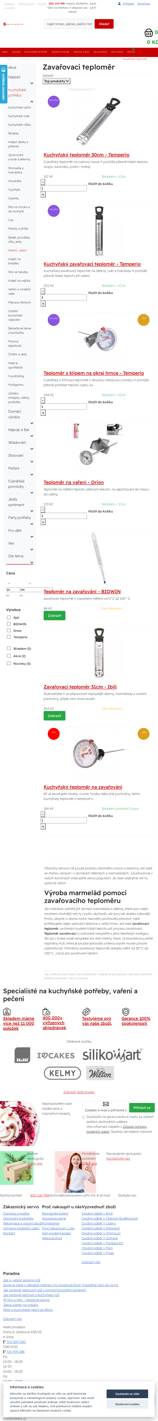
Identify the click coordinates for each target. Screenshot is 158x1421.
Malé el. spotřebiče (15, 365)
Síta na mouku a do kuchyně (19, 209)
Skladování (100, 52)
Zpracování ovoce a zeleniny (19, 157)
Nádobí (16, 52)
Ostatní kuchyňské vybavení (15, 315)
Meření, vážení (17, 250)
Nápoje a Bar (81, 52)
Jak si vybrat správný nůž (21, 1280)
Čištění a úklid (17, 354)
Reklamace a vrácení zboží (22, 1223)
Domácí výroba (60, 52)
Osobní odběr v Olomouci (101, 1233)
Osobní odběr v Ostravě (100, 1238)
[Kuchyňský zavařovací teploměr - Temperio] (98, 230)
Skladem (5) (22, 649)
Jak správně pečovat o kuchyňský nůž (31, 1295)
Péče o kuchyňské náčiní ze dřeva (28, 1310)
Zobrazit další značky (79, 1092)
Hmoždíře (14, 181)
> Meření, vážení (75, 58)
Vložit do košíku (100, 184)
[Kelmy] (62, 1073)
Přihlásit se (142, 1108)
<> (9, 582)
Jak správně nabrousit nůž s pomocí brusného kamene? (44, 1290)
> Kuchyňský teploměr (102, 58)
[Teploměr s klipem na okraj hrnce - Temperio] (98, 339)
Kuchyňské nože (19, 116)
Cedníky (13, 198)
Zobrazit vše (91, 1262)
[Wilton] (100, 1073)
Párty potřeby (19, 517)
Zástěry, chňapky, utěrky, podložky (19, 398)
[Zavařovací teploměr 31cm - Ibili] (98, 653)
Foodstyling (16, 376)
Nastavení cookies (127, 1404)
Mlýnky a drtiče (18, 228)
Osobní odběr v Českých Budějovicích (110, 1218)
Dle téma (15, 556)
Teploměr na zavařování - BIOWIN (82, 591)
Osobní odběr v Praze (98, 1253)
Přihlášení (128, 3)
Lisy (10, 220)
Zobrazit (54, 615)
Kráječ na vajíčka (19, 280)
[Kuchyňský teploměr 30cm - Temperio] (98, 121)
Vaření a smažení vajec (19, 291)
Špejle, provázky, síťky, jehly (19, 240)
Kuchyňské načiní (19, 107)
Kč (7, 595)
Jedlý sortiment (16, 502)
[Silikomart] (113, 1055)
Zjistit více (34, 1163)
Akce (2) (19, 656)
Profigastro (15, 385)
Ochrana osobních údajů (21, 1228)
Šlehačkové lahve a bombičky (19, 330)
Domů (10, 58)
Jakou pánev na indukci (20, 1305)
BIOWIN (19, 624)
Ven (11, 543)
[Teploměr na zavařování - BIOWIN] (98, 558)
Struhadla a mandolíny (15, 170)
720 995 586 (15, 1352)
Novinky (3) (21, 664)
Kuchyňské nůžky (19, 125)
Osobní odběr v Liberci (99, 1223)
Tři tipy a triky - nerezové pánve (26, 1300)
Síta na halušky (18, 272)
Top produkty (55, 81)
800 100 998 (39, 1195)
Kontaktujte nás (118, 1158)
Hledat (104, 24)
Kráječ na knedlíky (14, 261)
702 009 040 (16, 1342)
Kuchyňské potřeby (35, 52)
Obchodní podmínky (18, 1218)
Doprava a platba (10, 5)
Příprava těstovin (19, 302)
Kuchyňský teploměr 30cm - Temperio (86, 155)
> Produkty (24, 58)
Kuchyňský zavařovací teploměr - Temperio (92, 264)
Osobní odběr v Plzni (97, 1248)
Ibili (16, 618)
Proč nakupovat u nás (58, 1228)
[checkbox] (12, 618)
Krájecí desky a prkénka (18, 144)
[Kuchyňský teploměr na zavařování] (98, 753)
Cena (10, 573)
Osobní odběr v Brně (97, 1213)
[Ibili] (22, 1055)
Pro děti (14, 530)
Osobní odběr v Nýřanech (101, 1228)
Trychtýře (14, 190)
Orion (17, 631)
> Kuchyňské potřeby (49, 58)
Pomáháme (50, 1223)
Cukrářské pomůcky (16, 484)
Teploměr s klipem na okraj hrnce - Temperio (94, 373)
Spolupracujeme (54, 1218)
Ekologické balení (55, 1213)
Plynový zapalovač (15, 343)
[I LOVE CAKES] (56, 1055)
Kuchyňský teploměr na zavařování (83, 787)
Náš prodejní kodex (56, 1233)
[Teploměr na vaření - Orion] (98, 448)
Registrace (143, 3)
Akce (5, 52)
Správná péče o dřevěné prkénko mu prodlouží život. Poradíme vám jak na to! (60, 1285)
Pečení (131, 52)
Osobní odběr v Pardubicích (102, 1243)
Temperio (20, 637)
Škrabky (13, 133)
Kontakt (9, 1233)
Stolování (117, 52)
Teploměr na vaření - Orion (74, 482)
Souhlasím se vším (127, 1393)
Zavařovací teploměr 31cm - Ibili (80, 687)
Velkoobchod (26, 3)
